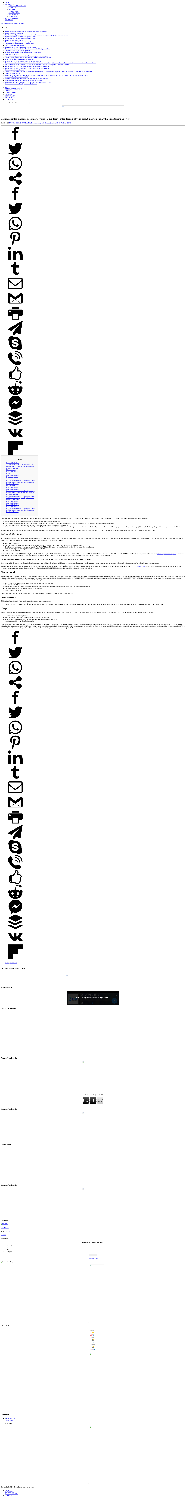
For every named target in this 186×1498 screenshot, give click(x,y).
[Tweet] (15, 155)
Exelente (9, 1246)
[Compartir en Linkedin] (15, 260)
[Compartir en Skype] (15, 350)
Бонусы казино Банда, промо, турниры (17, 50)
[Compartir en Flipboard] (15, 454)
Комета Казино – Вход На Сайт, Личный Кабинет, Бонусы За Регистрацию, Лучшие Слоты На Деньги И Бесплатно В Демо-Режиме (48, 71)
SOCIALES (12, 9)
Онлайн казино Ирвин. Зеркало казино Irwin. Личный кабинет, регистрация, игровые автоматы (36, 35)
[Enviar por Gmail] (15, 305)
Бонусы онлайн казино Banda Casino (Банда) (19, 43)
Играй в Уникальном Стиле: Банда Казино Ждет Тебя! (23, 52)
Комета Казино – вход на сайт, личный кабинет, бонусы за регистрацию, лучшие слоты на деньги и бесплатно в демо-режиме (46, 75)
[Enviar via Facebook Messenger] (15, 410)
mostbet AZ (13, 963)
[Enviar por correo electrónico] (15, 290)
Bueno (9, 1248)
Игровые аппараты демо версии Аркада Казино (20, 36)
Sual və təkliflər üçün (12, 463)
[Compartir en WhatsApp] (15, 170)
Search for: (8, 103)
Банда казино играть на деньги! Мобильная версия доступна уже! (26, 56)
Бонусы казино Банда (12, 54)
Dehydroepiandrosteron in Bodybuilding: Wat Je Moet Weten (23, 80)
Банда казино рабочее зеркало (14, 45)
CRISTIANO (13, 7)
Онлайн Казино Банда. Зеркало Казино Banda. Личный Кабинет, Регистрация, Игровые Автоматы (37, 64)
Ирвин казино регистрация (14, 33)
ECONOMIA (13, 16)
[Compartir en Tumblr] (15, 275)
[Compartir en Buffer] (15, 425)
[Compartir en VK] (15, 439)
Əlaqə (8, 473)
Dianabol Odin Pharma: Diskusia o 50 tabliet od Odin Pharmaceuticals (26, 78)
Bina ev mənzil (11, 470)
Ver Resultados (93, 1258)
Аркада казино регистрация (14, 40)
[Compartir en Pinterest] (15, 245)
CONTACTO (9, 20)
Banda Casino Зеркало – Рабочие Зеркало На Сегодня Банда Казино (27, 66)
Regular (9, 1252)
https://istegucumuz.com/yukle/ (166, 554)
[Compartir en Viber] (15, 365)
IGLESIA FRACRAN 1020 (17, 6)
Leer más (3, 1235)
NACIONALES (14, 14)
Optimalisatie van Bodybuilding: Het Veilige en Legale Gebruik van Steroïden (28, 82)
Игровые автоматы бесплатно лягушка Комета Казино (23, 61)
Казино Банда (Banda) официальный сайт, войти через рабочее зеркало (28, 57)
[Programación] (10, 1418)
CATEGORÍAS (10, 4)
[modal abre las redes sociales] (15, 185)
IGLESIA (5, 1228)
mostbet (7, 963)
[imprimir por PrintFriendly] (15, 320)
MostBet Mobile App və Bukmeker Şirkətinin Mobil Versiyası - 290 (49, 123)
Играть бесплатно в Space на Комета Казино (19, 59)
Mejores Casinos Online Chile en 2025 (16, 77)
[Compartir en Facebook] (15, 140)
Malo (8, 1250)
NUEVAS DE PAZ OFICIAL (18, 123)
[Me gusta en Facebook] (15, 380)
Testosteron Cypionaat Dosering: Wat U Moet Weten (21, 84)
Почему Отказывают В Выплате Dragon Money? (21, 47)
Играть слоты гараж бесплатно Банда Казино (20, 42)
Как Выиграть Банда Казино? (14, 70)
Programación (9, 1420)
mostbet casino (141, 566)
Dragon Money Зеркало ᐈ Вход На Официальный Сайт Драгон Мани (27, 49)
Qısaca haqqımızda (12, 471)
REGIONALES (14, 11)
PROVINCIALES (14, 13)
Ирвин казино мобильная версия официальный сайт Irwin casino (26, 31)
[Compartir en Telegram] (15, 335)
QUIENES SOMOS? (11, 18)
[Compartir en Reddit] (15, 395)
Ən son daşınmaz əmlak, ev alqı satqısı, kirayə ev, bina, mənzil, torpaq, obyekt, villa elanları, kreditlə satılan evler (20, 466)
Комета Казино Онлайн (12, 73)
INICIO (7, 2)
